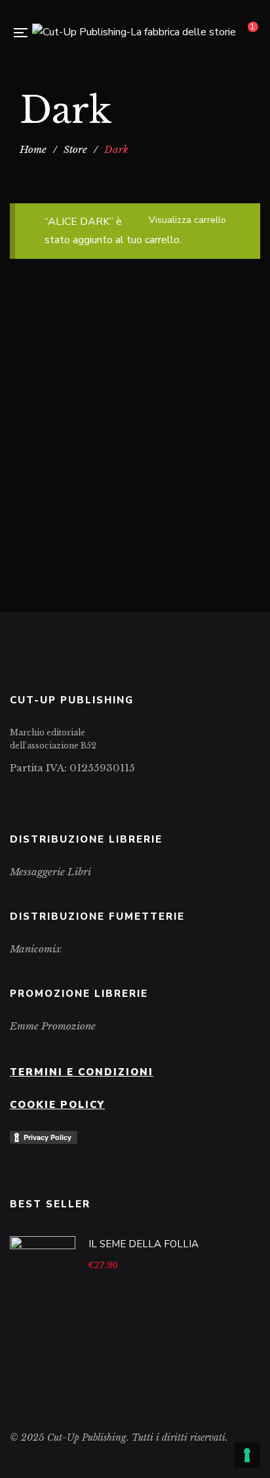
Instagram (33, 792)
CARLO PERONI (171, 527)
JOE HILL (57, 393)
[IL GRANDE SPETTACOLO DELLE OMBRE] (135, 289)
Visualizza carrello (187, 220)
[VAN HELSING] (135, 440)
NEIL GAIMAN (116, 393)
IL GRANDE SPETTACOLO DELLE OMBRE (135, 355)
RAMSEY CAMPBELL (201, 393)
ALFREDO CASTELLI (82, 527)
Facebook (13, 792)
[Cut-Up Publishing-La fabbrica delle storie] (134, 32)
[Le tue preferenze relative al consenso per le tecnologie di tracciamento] (247, 1455)
